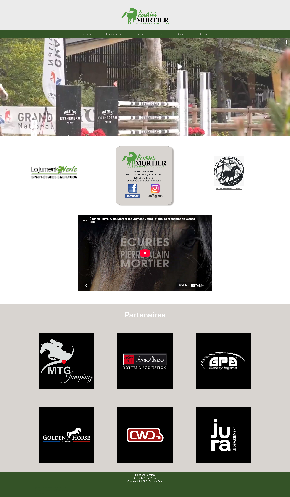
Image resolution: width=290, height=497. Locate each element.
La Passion (88, 34)
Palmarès (160, 34)
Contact (204, 34)
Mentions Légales (145, 474)
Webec (153, 477)
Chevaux (138, 34)
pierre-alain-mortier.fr (46, 487)
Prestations (113, 34)
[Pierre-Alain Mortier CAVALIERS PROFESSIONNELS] (145, 16)
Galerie (182, 34)
